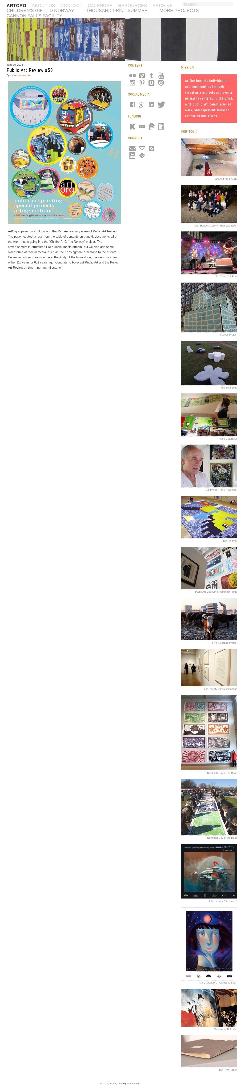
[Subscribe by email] (141, 149)
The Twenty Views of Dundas (220, 689)
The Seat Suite (229, 387)
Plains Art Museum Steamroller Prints (216, 591)
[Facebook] (132, 106)
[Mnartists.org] (132, 156)
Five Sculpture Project (224, 642)
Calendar (100, 6)
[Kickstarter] (132, 127)
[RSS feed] (151, 149)
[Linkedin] (151, 106)
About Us (43, 6)
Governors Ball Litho (225, 1029)
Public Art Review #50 (30, 70)
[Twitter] (160, 106)
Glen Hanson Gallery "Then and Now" (215, 225)
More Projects (179, 10)
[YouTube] (160, 77)
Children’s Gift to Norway (40, 10)
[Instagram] (132, 84)
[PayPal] (151, 127)
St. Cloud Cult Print (226, 276)
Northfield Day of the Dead (222, 773)
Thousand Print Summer (117, 10)
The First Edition (228, 1070)
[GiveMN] (160, 127)
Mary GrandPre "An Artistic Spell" (218, 982)
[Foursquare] (141, 156)
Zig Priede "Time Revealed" (221, 489)
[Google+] (141, 106)
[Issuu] (160, 84)
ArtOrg (113, 1083)
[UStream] (151, 84)
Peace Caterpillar (227, 438)
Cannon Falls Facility (34, 15)
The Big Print (230, 540)
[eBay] (141, 127)
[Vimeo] (141, 77)
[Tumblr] (151, 77)
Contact (71, 6)
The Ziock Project (227, 334)
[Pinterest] (141, 84)
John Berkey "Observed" (223, 901)
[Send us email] (132, 149)
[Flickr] (132, 77)
